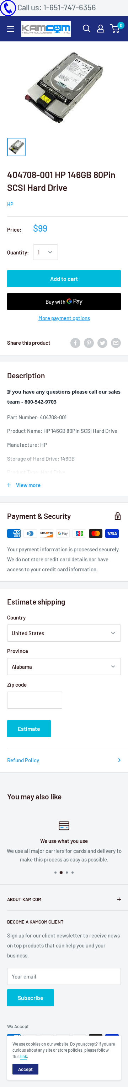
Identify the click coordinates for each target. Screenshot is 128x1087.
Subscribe (30, 997)
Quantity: (18, 252)
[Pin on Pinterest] (89, 342)
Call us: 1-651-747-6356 (56, 7)
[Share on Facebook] (75, 342)
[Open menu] (10, 29)
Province (17, 651)
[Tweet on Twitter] (102, 342)
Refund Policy (23, 760)
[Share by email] (116, 342)
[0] (115, 28)
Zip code (17, 684)
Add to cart (64, 278)
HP (10, 204)
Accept (25, 1069)
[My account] (100, 28)
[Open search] (87, 28)
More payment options (64, 318)
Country (16, 617)
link (23, 1056)
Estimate (29, 728)
